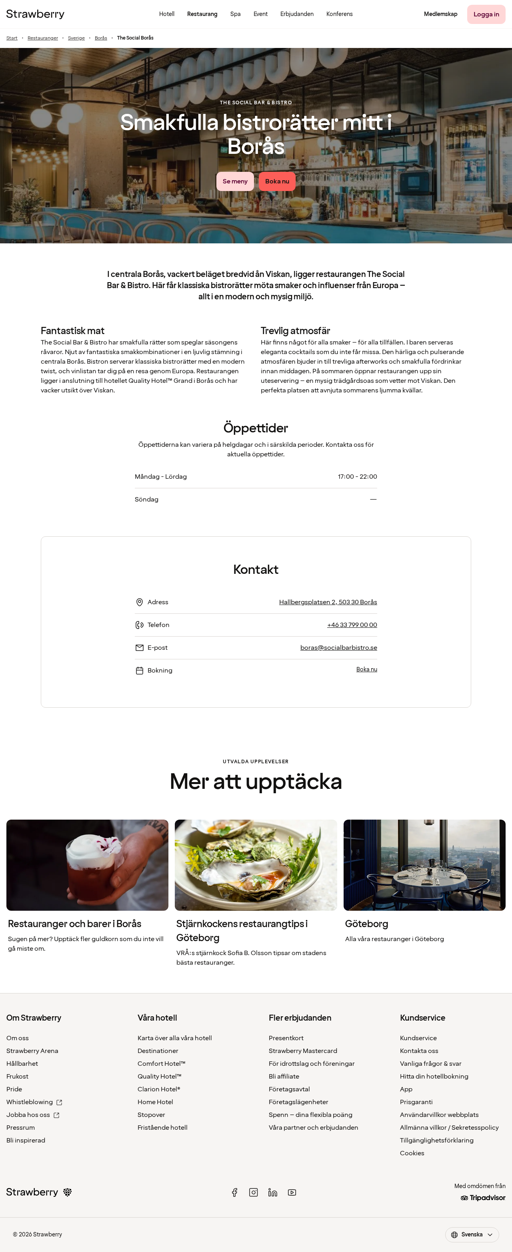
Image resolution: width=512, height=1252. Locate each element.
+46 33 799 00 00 (352, 625)
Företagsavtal (289, 1089)
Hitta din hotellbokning (434, 1076)
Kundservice (418, 1038)
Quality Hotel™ (160, 1076)
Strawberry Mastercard (303, 1051)
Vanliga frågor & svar (431, 1063)
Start (12, 38)
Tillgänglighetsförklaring (437, 1140)
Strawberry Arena (32, 1051)
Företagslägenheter (298, 1102)
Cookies (412, 1153)
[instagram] (253, 1192)
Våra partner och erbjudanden (313, 1127)
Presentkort (286, 1038)
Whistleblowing (29, 1102)
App (406, 1089)
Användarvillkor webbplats (439, 1115)
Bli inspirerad (25, 1140)
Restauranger (43, 38)
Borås (101, 38)
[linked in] (273, 1192)
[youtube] (292, 1192)
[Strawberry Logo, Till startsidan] (35, 14)
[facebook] (234, 1192)
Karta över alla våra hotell (175, 1038)
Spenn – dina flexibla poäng (310, 1115)
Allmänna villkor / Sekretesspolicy (449, 1127)
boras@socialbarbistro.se (338, 647)
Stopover (151, 1115)
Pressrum (20, 1127)
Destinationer (158, 1051)
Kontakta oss (419, 1051)
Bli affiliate (284, 1076)
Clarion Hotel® (159, 1089)
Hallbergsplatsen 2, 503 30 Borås (328, 602)
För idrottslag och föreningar (312, 1063)
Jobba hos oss (28, 1115)
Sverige (76, 38)
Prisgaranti (416, 1102)
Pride (14, 1089)
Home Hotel (155, 1102)
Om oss (17, 1038)
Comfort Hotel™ (162, 1063)
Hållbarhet (22, 1063)
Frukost (17, 1076)
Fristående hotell (163, 1127)
